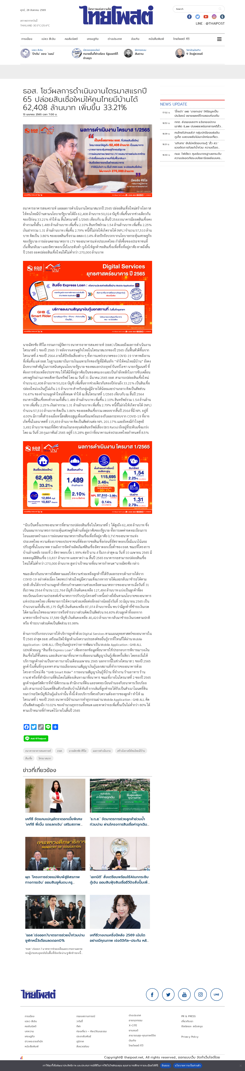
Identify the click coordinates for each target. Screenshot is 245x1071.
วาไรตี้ (79, 1021)
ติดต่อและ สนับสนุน (192, 1026)
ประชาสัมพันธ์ (83, 1036)
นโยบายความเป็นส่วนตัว (188, 1065)
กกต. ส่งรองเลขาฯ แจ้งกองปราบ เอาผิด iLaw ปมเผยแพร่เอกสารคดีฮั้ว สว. (198, 124)
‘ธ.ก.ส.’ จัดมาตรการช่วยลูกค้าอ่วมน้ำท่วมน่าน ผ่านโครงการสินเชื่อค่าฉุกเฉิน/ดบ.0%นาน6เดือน (119, 824)
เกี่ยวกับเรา (187, 1021)
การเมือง (26, 39)
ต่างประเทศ (115, 39)
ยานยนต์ (133, 1030)
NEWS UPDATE (173, 104)
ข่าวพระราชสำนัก (34, 1041)
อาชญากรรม (136, 1020)
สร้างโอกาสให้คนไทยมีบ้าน (131, 750)
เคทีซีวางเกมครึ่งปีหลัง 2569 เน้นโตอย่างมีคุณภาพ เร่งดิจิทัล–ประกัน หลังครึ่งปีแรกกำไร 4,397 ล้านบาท (119, 940)
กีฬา (78, 1026)
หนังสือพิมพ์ (156, 39)
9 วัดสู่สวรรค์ (194, 54)
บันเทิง (135, 39)
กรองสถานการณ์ (85, 1016)
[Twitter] (198, 16)
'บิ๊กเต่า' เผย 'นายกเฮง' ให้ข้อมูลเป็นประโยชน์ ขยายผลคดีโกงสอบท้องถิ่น (197, 113)
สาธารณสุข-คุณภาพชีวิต (142, 1035)
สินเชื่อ (28, 758)
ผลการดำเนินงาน (102, 750)
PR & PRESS (188, 1016)
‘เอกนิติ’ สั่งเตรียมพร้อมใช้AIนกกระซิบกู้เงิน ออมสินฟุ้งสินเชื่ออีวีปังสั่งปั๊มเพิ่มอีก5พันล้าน (120, 882)
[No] (240, 1065)
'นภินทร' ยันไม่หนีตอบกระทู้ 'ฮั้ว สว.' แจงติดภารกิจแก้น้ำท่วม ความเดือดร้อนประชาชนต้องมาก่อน (196, 145)
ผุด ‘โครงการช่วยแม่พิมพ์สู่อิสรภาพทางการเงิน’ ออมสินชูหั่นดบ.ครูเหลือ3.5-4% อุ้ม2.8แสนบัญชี (52, 882)
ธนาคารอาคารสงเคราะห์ (38, 750)
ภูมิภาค (80, 1041)
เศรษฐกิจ (92, 39)
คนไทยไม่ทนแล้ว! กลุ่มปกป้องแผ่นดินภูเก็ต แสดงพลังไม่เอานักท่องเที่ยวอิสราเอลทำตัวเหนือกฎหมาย (197, 135)
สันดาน (139, 54)
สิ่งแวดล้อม (82, 1046)
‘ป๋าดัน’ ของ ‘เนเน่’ (43, 54)
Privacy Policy (190, 1037)
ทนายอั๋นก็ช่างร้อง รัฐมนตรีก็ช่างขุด (100, 56)
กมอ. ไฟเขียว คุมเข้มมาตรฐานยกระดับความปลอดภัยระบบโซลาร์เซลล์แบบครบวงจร (198, 156)
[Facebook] (189, 16)
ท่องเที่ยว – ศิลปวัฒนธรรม (91, 1031)
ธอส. (59, 750)
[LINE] (217, 994)
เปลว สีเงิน (48, 39)
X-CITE (133, 1025)
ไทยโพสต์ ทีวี (181, 39)
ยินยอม (165, 1065)
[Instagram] (214, 16)
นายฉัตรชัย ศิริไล (77, 750)
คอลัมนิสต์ (71, 39)
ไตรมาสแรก (45, 758)
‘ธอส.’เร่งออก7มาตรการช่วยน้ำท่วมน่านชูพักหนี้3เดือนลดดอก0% (55, 937)
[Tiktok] (222, 16)
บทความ (29, 1031)
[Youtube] (206, 16)
